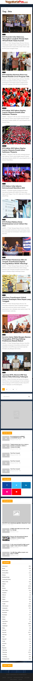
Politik (3, 641)
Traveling (4, 654)
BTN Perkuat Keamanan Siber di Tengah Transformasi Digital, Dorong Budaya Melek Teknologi (14, 261)
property (4, 643)
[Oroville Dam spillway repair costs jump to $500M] (6, 554)
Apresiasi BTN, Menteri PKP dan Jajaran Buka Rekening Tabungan (15, 376)
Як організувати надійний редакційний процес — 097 (17, 437)
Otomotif (4, 639)
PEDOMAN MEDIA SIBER (18, 677)
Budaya (4, 575)
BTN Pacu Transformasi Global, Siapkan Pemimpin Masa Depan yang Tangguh (16, 299)
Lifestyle (4, 623)
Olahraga (4, 108)
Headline (4, 592)
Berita (3, 568)
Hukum (3, 599)
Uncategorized (5, 659)
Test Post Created (15, 453)
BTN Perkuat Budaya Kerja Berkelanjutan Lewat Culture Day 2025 (15, 224)
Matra (3, 628)
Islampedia (4, 608)
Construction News (6, 579)
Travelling (4, 656)
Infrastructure (5, 601)
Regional (4, 647)
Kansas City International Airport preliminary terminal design (19, 537)
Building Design (5, 577)
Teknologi (4, 650)
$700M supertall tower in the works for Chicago (19, 529)
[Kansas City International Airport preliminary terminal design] (6, 538)
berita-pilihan (5, 572)
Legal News (5, 621)
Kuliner (4, 619)
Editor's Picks (5, 581)
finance (4, 34)
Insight (3, 603)
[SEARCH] (29, 396)
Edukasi (4, 583)
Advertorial (4, 566)
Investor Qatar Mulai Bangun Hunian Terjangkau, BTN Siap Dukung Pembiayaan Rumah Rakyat (16, 339)
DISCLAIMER (27, 677)
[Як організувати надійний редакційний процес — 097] (6, 438)
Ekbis (3, 586)
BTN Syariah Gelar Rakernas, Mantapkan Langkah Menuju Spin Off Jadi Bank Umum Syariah (15, 39)
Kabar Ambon (5, 610)
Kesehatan (4, 612)
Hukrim (3, 597)
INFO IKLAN (9, 677)
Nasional (4, 630)
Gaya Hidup (5, 590)
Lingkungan (4, 625)
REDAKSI (4, 677)
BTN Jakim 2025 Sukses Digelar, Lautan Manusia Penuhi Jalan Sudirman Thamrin (14, 112)
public (3, 645)
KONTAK (20, 679)
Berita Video (5, 570)
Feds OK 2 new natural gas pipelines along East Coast (16, 523)
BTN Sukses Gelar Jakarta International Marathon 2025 (13, 187)
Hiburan (4, 595)
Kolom (3, 617)
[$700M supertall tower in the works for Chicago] (6, 530)
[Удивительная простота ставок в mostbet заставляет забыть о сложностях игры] (6, 446)
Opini (3, 636)
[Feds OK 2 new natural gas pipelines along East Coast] (16, 513)
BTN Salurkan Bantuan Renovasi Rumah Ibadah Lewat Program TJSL (15, 76)
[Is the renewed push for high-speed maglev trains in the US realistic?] (6, 546)
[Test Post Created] (6, 455)
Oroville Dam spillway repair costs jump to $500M (19, 553)
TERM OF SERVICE (13, 679)
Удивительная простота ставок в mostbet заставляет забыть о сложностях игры (19, 446)
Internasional (5, 606)
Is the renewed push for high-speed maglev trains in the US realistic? (19, 545)
